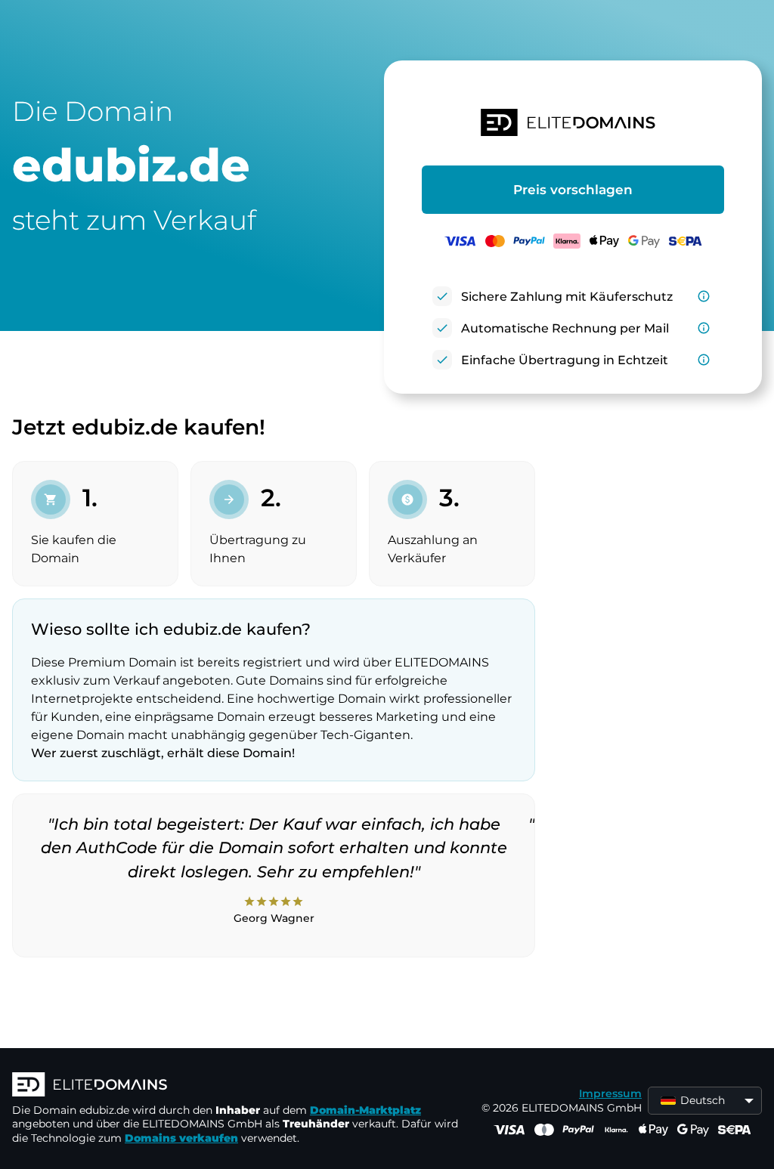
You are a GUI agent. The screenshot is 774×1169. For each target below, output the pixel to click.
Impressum (610, 1093)
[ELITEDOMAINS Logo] (239, 1085)
